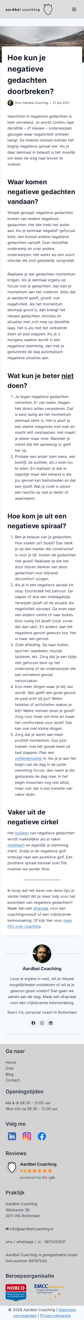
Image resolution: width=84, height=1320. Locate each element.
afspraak (41, 908)
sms (9, 1241)
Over (10, 1068)
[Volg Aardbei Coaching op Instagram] (42, 1023)
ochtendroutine (28, 758)
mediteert (16, 845)
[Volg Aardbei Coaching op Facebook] (33, 1023)
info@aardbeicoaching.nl (31, 1228)
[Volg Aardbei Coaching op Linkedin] (50, 1023)
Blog (10, 1074)
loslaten (22, 833)
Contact (13, 1080)
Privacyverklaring (55, 1315)
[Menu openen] (74, 9)
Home (11, 1062)
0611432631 (55, 1241)
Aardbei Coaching (38, 1164)
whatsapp (25, 1241)
